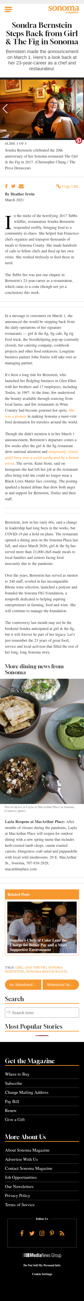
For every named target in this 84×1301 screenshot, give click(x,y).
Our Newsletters (19, 1186)
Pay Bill (12, 1101)
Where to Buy (17, 1074)
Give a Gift (15, 1119)
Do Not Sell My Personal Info (42, 1265)
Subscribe (13, 1083)
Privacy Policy (17, 1195)
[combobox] (42, 1013)
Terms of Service (20, 1204)
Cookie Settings (42, 1274)
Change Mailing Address (26, 1092)
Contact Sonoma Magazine (28, 1168)
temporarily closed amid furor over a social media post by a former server (42, 457)
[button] (5, 109)
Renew (11, 1110)
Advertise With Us (21, 1159)
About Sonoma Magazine (27, 1150)
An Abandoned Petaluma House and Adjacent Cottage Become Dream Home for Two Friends (25, 984)
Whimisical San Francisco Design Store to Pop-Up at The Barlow (63, 984)
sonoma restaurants (46, 971)
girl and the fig (31, 967)
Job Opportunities (21, 1177)
